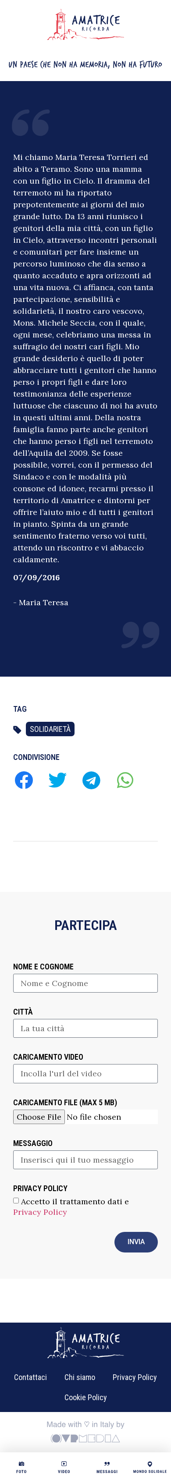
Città (23, 1012)
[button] (23, 780)
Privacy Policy (40, 1211)
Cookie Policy (85, 1397)
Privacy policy (40, 1189)
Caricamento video (48, 1057)
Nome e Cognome (43, 967)
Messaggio (33, 1143)
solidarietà (50, 729)
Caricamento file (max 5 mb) (65, 1103)
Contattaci (30, 1377)
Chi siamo (79, 1377)
